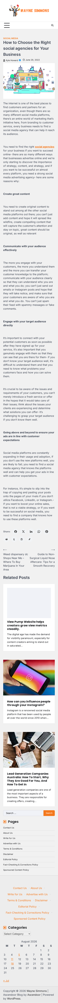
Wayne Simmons (37, 990)
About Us (8, 833)
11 (12, 959)
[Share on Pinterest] (47, 532)
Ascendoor (34, 994)
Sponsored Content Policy (16, 870)
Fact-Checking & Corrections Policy (20, 864)
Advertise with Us (11, 843)
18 (12, 963)
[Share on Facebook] (16, 532)
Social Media (10, 38)
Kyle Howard (12, 60)
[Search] (52, 25)
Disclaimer (8, 854)
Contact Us (8, 828)
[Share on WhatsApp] (39, 532)
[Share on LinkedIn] (31, 532)
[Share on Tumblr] (14, 539)
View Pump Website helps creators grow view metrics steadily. (27, 625)
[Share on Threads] (22, 539)
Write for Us (9, 838)
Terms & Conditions (12, 849)
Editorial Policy (10, 859)
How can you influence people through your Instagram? (28, 703)
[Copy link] (29, 539)
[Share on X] (23, 532)
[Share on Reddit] (6, 539)
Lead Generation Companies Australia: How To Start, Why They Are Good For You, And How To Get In (28, 779)
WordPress (13, 998)
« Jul (6, 980)
